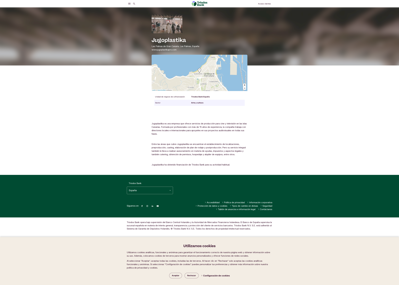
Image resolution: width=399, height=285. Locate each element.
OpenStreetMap (162, 90)
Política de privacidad (234, 202)
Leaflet (154, 90)
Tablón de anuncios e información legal (236, 209)
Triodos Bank (135, 183)
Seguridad (267, 206)
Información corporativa (260, 202)
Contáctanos (266, 209)
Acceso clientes (264, 4)
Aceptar (175, 275)
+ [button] (244, 85)
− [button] (244, 88)
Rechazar (191, 275)
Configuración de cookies (216, 275)
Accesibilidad (213, 202)
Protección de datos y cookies (212, 206)
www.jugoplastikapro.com (164, 49)
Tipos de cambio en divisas (245, 206)
